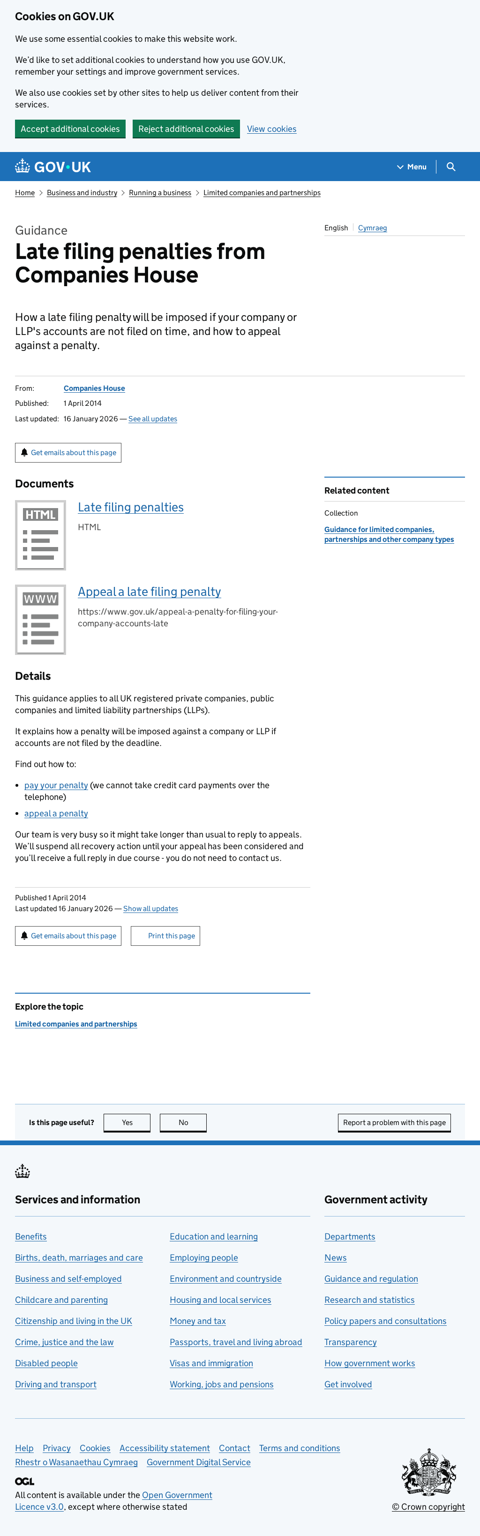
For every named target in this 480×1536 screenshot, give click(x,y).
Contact (234, 1448)
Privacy (57, 1448)
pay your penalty (56, 785)
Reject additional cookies (186, 128)
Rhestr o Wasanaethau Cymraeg (76, 1462)
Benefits (31, 1236)
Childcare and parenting (61, 1299)
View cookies (272, 128)
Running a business (160, 192)
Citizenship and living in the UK (73, 1320)
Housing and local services (220, 1299)
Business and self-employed (68, 1278)
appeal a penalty (56, 813)
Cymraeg (372, 227)
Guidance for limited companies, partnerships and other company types (389, 534)
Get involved (348, 1384)
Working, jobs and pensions (222, 1384)
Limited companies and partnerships (262, 192)
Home (25, 192)
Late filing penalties (131, 507)
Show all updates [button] (150, 908)
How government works (369, 1363)
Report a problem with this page (394, 1122)
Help (24, 1448)
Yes (136, 1122)
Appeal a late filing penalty (149, 591)
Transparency (350, 1342)
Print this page (171, 935)
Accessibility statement (165, 1448)
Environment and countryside (226, 1278)
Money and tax (198, 1320)
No (193, 1122)
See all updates (152, 418)
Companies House (94, 388)
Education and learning (214, 1236)
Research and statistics (369, 1299)
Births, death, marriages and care (79, 1257)
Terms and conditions (299, 1448)
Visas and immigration (211, 1363)
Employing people (204, 1257)
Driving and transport (56, 1384)
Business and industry (82, 192)
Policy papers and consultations (385, 1320)
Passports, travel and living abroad (236, 1342)
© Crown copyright (428, 1506)
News (335, 1257)
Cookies (95, 1448)
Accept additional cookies (70, 128)
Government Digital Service (199, 1462)
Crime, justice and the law (64, 1342)
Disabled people (46, 1363)
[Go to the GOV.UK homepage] (53, 166)
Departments (349, 1236)
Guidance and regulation (371, 1278)
